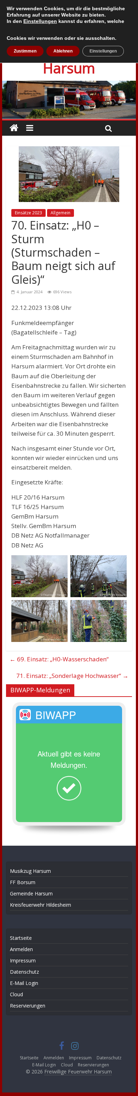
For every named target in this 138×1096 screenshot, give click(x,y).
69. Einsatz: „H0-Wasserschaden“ (59, 659)
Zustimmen (25, 51)
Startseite (21, 938)
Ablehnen (63, 51)
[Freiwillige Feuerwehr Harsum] (69, 85)
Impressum (23, 960)
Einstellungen (40, 21)
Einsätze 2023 (28, 213)
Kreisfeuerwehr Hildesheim (40, 904)
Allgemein (60, 213)
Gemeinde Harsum (31, 893)
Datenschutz (24, 971)
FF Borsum (22, 882)
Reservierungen (27, 1005)
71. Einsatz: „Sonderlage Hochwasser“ (72, 676)
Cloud (16, 994)
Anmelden (21, 949)
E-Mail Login (24, 983)
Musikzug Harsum (30, 871)
